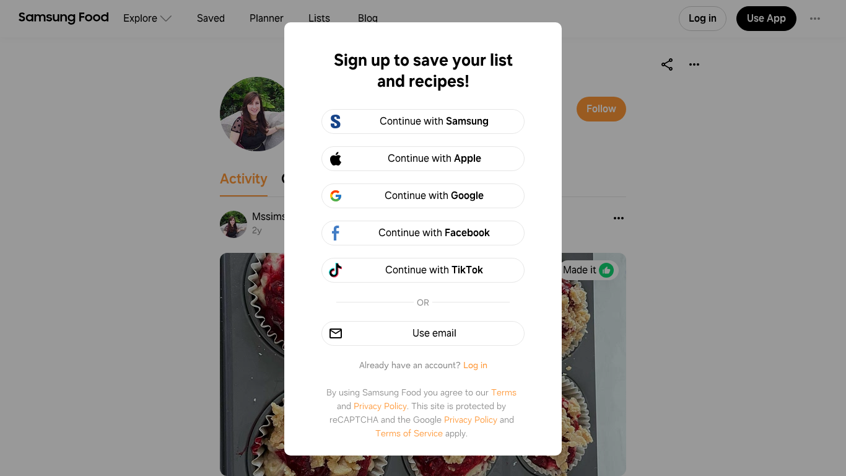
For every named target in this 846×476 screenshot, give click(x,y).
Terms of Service (409, 433)
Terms (504, 392)
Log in (475, 365)
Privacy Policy (380, 406)
